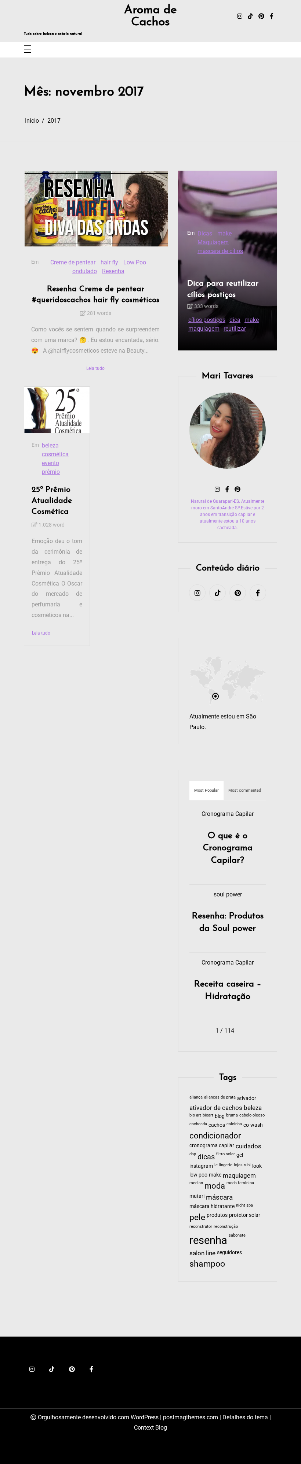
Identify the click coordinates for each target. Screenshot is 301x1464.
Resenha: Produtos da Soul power (228, 922)
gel (239, 1155)
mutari (196, 1196)
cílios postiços (206, 319)
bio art (195, 1115)
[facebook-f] (271, 16)
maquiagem (204, 328)
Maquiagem (213, 242)
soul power (228, 894)
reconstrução (226, 1226)
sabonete (237, 1235)
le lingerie (223, 1165)
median (196, 1183)
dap (192, 1154)
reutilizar (235, 328)
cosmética (55, 454)
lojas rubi (242, 1165)
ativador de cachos (215, 1107)
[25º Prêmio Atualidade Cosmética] (57, 410)
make (224, 233)
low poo (198, 1175)
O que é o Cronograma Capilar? (228, 848)
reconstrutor (200, 1226)
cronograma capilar (211, 1145)
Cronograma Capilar (228, 813)
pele (197, 1217)
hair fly (109, 262)
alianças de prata (220, 1097)
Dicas (204, 233)
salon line (202, 1253)
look (257, 1166)
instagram (201, 1166)
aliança (196, 1097)
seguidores (229, 1252)
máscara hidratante (212, 1206)
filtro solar (225, 1154)
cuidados (248, 1146)
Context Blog (150, 1427)
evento (50, 463)
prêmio (51, 471)
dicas (206, 1156)
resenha (208, 1240)
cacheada (198, 1124)
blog (220, 1116)
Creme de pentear (72, 262)
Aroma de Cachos (150, 16)
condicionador (215, 1135)
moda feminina (240, 1183)
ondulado (84, 271)
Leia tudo (95, 368)
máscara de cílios (220, 251)
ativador (246, 1098)
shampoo (207, 1264)
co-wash (253, 1125)
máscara (219, 1197)
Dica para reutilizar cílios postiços (222, 289)
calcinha (234, 1124)
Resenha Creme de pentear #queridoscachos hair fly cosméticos (95, 294)
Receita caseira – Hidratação (227, 990)
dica (234, 319)
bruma (232, 1115)
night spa (244, 1205)
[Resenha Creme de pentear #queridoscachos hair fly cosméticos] (96, 208)
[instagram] (239, 16)
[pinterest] (261, 16)
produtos (217, 1215)
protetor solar (244, 1215)
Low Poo (134, 262)
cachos (216, 1125)
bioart (208, 1115)
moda (214, 1185)
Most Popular (206, 790)
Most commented (244, 790)
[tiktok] (250, 16)
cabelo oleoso (252, 1115)
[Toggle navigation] (27, 49)
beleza (50, 445)
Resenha (113, 271)
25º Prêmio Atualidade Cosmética (52, 501)
